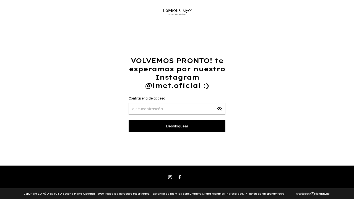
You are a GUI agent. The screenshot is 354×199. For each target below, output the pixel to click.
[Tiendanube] (313, 194)
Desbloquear (177, 126)
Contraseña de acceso (147, 98)
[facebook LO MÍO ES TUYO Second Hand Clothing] (180, 177)
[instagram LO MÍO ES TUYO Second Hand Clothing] (170, 177)
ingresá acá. (235, 193)
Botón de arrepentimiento (266, 193)
